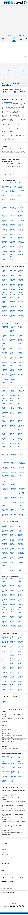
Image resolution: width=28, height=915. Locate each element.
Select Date (22, 91)
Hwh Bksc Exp (5, 89)
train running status (8, 108)
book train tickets (8, 102)
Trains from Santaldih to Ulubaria (10, 748)
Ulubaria (5, 92)
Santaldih (16, 92)
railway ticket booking (19, 148)
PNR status (15, 107)
